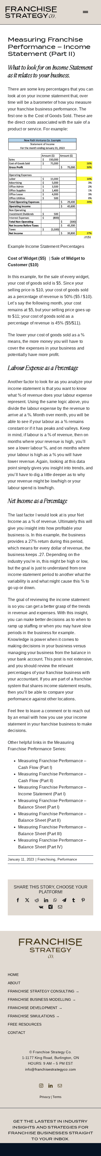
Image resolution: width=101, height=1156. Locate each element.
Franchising (46, 859)
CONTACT (16, 1033)
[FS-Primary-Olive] (50, 937)
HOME (13, 975)
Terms (57, 1097)
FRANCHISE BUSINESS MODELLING (39, 999)
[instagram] (41, 1086)
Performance (67, 859)
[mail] (60, 1086)
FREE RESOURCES (24, 1024)
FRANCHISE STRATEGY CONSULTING (41, 991)
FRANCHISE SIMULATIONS (31, 1016)
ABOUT (14, 983)
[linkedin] (50, 1086)
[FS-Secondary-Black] (31, 4)
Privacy (45, 1097)
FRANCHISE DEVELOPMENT (32, 1008)
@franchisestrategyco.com (53, 1069)
